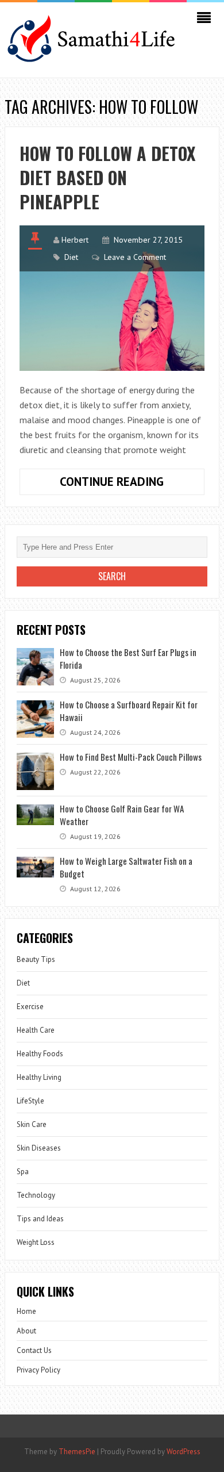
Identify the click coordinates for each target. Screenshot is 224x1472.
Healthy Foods (40, 1054)
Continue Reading (132, 484)
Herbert (74, 240)
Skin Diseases (39, 1148)
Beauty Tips (36, 959)
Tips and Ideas (40, 1219)
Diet (71, 257)
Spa (23, 1171)
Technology (36, 1195)
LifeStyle (30, 1101)
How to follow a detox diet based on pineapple (107, 177)
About (26, 1331)
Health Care (36, 1030)
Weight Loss (36, 1242)
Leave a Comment (135, 257)
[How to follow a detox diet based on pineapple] (112, 298)
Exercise (30, 1006)
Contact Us (34, 1350)
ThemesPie (77, 1451)
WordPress (183, 1451)
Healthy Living (39, 1077)
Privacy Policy (38, 1370)
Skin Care (32, 1124)
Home (26, 1311)
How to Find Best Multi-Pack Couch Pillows (131, 756)
